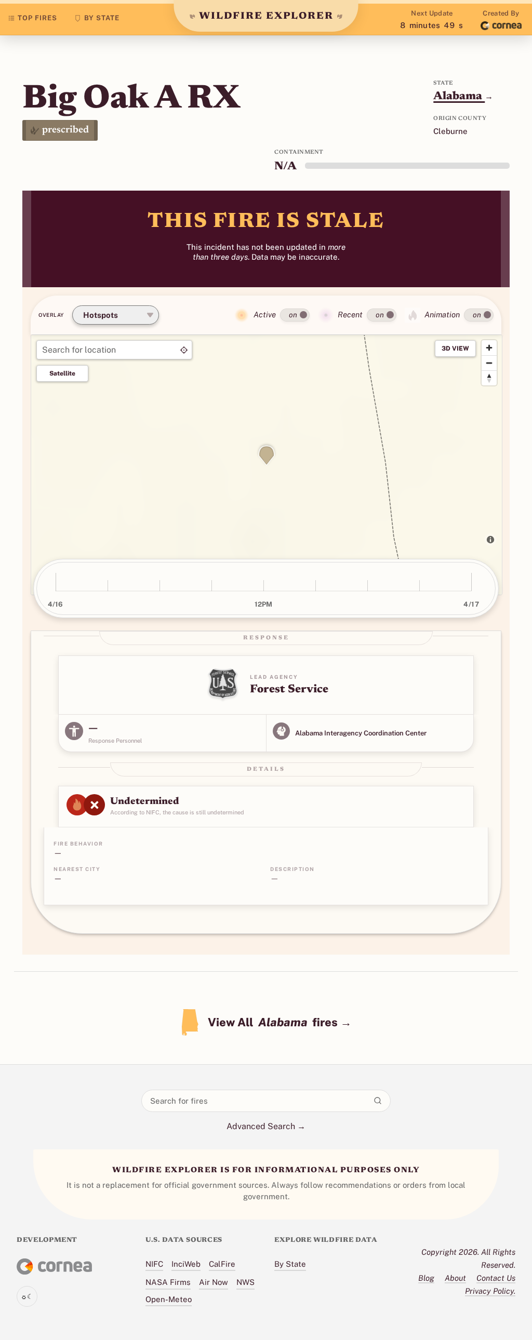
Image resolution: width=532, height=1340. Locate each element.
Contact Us (495, 1278)
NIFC (154, 1263)
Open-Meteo (168, 1299)
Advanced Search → (266, 1126)
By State (290, 1263)
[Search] (377, 1100)
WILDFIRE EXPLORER (266, 16)
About (455, 1278)
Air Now (213, 1282)
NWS (245, 1282)
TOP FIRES (37, 18)
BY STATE (101, 18)
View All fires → (280, 1022)
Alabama (463, 96)
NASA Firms (168, 1282)
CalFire (222, 1263)
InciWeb (186, 1263)
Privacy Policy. (490, 1291)
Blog (426, 1278)
